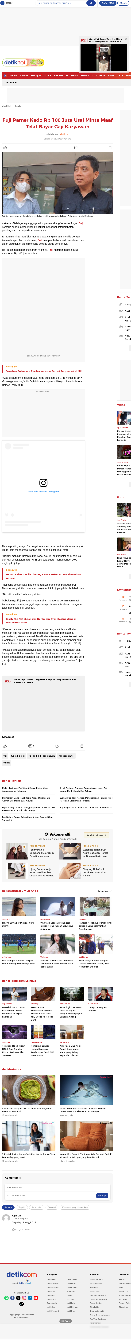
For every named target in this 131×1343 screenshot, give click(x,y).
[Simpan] (110, 147)
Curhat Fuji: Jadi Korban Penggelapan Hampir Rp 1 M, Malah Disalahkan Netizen (86, 799)
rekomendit (95, 1323)
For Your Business (98, 1319)
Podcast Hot (61, 75)
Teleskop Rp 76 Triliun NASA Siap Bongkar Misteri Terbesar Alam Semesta (13, 1051)
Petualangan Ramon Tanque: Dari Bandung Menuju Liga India (18, 962)
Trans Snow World (98, 1299)
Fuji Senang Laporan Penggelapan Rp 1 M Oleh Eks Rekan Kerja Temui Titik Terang (28, 809)
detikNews (51, 1279)
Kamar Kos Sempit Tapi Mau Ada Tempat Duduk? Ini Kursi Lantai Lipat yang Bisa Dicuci (86, 1155)
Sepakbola (52, 1303)
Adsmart (94, 1287)
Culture (100, 75)
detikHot (6, 106)
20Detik (70, 1299)
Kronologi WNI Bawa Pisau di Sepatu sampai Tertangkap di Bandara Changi (71, 1012)
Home (13, 75)
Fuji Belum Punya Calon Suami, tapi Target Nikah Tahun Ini (27, 818)
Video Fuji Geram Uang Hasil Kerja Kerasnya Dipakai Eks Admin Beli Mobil (105, 41)
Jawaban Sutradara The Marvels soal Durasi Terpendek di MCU (44, 371)
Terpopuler (11, 82)
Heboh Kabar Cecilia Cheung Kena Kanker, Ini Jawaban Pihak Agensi (43, 576)
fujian (6, 762)
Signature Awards (98, 1295)
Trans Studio (96, 1303)
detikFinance (52, 1287)
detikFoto (71, 1303)
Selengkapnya (104, 891)
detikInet (51, 1291)
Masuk (123, 3)
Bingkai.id (94, 1307)
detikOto (51, 1307)
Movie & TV (87, 75)
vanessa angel (66, 756)
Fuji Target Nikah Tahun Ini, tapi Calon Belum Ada (86, 807)
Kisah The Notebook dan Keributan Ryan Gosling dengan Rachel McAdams (41, 621)
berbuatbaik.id (96, 1279)
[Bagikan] (76, 147)
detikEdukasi (52, 1283)
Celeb (18, 106)
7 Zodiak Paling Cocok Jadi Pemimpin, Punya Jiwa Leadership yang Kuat (28, 1155)
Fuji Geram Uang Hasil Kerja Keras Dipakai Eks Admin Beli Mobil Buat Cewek (26, 799)
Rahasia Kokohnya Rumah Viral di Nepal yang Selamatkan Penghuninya (95, 925)
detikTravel (72, 1279)
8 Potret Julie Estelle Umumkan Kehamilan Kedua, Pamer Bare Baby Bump (56, 963)
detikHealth (72, 1287)
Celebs (24, 75)
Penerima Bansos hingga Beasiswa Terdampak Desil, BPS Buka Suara (42, 1051)
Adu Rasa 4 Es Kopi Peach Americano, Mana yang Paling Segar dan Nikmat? (70, 1051)
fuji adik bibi (18, 756)
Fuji (81, 223)
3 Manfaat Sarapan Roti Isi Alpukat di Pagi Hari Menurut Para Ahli (26, 1110)
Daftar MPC (108, 3)
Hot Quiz (36, 75)
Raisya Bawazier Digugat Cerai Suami (18, 924)
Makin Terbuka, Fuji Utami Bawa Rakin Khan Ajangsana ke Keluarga (25, 789)
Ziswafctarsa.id (97, 1311)
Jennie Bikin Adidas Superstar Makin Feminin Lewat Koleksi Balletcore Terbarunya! (83, 1110)
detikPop (71, 1311)
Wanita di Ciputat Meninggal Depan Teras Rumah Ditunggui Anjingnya (56, 925)
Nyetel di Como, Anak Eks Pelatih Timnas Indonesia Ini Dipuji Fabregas (13, 1012)
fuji (5, 756)
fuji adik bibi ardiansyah (41, 756)
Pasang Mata (96, 1283)
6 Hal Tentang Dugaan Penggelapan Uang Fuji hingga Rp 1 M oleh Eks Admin (83, 789)
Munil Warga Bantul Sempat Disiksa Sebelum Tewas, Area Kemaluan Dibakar (94, 963)
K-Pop (47, 75)
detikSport (51, 1299)
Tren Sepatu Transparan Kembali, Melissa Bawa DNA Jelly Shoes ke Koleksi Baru (42, 1013)
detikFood (71, 1283)
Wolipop (71, 1291)
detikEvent (95, 1291)
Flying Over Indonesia (100, 1315)
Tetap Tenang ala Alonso (97, 1009)
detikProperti (53, 1311)
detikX (70, 1295)
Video (111, 75)
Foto (120, 75)
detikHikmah (72, 1307)
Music (74, 75)
